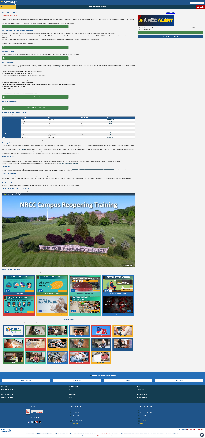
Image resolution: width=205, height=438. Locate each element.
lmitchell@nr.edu (111, 123)
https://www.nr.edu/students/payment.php (68, 163)
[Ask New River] (202, 435)
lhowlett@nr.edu (110, 130)
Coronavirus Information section (57, 66)
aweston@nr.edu (110, 121)
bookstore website (36, 180)
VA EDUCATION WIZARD (142, 397)
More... (142, 423)
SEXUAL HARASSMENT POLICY (143, 392)
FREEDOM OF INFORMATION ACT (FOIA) (9, 400)
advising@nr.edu (21, 149)
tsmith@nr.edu (110, 132)
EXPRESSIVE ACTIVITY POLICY (7, 397)
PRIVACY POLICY (140, 389)
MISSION (71, 392)
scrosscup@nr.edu (111, 128)
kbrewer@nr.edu (110, 119)
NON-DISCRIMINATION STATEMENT (76, 400)
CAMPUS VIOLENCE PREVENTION (8, 389)
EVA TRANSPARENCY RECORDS (143, 400)
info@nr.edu (121, 435)
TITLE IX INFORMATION (142, 394)
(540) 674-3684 (57, 158)
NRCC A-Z (139, 386)
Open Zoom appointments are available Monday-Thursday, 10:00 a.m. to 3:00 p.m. (96, 169)
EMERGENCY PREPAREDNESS (7, 394)
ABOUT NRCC (4, 386)
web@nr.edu (98, 435)
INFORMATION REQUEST (74, 386)
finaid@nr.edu (75, 169)
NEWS (70, 397)
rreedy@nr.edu (110, 134)
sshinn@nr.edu (110, 137)
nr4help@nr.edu (198, 39)
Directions (75, 423)
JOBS (70, 389)
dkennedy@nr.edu (111, 125)
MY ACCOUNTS (72, 394)
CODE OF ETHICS (4, 392)
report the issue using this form (103, 433)
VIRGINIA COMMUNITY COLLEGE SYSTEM (195, 429)
